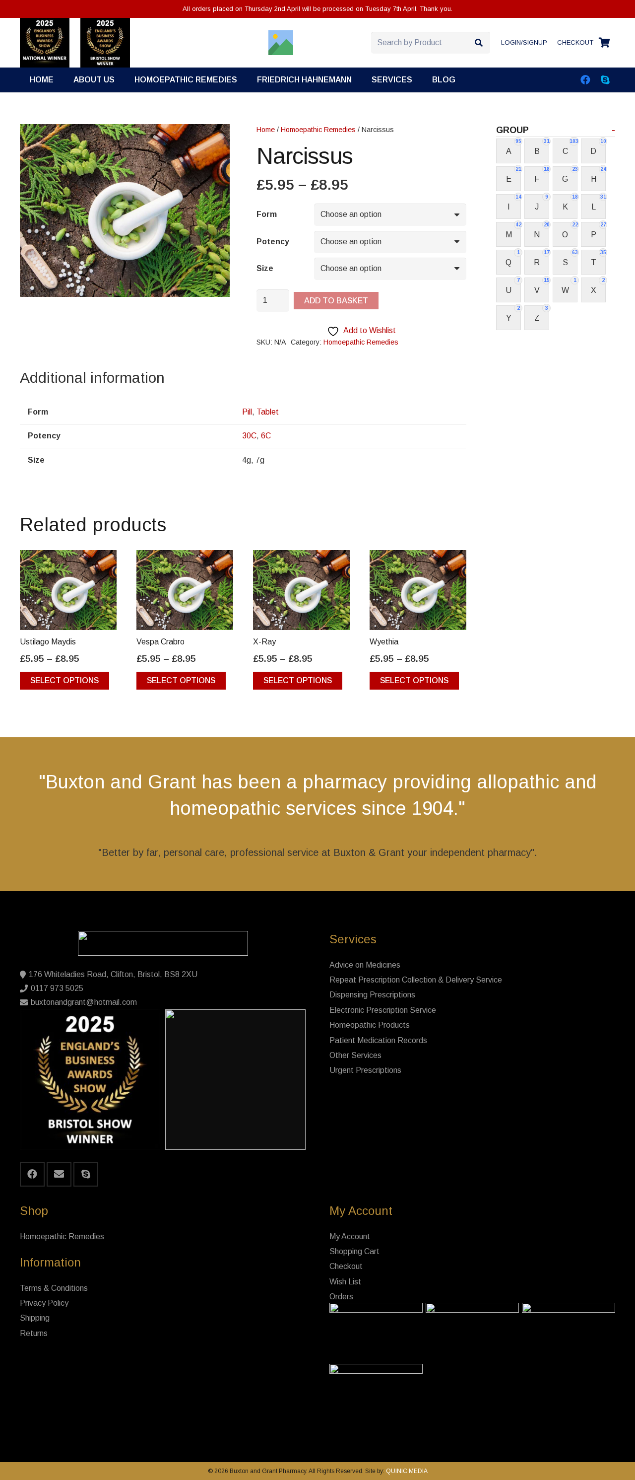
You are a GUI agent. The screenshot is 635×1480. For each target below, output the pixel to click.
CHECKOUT (575, 42)
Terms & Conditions (54, 1288)
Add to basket (336, 300)
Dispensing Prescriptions (372, 994)
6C (266, 435)
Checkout (346, 1266)
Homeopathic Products (369, 1025)
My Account (349, 1236)
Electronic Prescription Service (382, 1010)
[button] (419, 79)
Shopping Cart (354, 1251)
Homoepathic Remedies (318, 130)
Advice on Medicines (364, 965)
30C (249, 435)
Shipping (35, 1318)
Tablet (267, 412)
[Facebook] (585, 80)
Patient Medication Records (378, 1040)
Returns (34, 1333)
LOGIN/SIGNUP (524, 42)
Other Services (355, 1055)
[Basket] (604, 43)
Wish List (345, 1281)
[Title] (280, 42)
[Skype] (605, 80)
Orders (341, 1296)
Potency (272, 241)
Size (264, 268)
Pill (247, 412)
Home (265, 130)
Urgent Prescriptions (365, 1070)
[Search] (479, 43)
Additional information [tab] (92, 377)
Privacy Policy (44, 1303)
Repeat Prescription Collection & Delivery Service (415, 980)
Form (266, 214)
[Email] (59, 1174)
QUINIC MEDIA (406, 1471)
